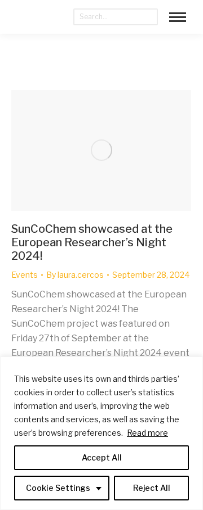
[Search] (149, 16)
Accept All (102, 457)
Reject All (151, 488)
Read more (147, 432)
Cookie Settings (58, 488)
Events (24, 274)
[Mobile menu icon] (177, 17)
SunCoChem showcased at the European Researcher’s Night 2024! (92, 242)
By (75, 274)
